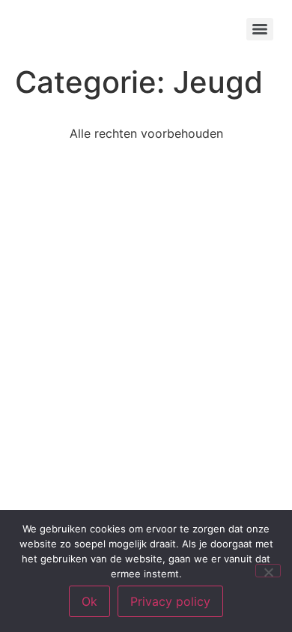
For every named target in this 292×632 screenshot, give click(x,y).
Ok (89, 601)
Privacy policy (170, 601)
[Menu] (259, 29)
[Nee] (268, 570)
